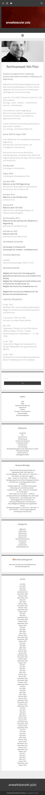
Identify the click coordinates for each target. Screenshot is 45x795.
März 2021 (22, 673)
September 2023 (22, 623)
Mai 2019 (22, 712)
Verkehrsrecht (22, 437)
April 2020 (22, 692)
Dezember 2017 (22, 743)
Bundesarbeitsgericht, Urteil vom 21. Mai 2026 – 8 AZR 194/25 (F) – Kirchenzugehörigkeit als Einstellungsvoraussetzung (22, 509)
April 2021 (22, 671)
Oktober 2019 (22, 704)
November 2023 (22, 619)
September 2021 (22, 661)
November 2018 (22, 724)
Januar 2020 (22, 698)
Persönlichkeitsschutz (23, 539)
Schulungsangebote (22, 415)
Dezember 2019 (22, 700)
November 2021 (22, 657)
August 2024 (23, 612)
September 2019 (22, 706)
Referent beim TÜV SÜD (12, 207)
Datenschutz (22, 533)
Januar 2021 (22, 677)
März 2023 (22, 633)
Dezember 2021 (22, 655)
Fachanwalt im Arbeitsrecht (14, 247)
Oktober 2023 (22, 621)
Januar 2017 (22, 761)
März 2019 (22, 716)
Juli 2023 (22, 627)
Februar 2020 (22, 696)
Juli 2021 (22, 665)
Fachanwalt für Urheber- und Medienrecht (20, 249)
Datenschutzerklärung (22, 405)
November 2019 (22, 702)
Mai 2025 (22, 600)
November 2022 (22, 637)
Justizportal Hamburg (22, 441)
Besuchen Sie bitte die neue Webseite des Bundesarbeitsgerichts (22, 565)
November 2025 (22, 594)
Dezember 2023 (22, 617)
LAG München (22, 445)
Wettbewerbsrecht (22, 547)
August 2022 (23, 641)
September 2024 (22, 610)
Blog (22, 403)
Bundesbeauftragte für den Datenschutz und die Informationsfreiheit (22, 450)
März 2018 (22, 737)
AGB (22, 402)
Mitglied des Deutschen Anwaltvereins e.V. (20, 286)
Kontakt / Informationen (22, 411)
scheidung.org (22, 439)
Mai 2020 (22, 690)
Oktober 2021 (22, 659)
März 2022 (22, 649)
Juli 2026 (22, 584)
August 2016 (23, 765)
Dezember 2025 (22, 592)
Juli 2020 (22, 686)
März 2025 (22, 602)
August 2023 (23, 625)
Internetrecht (22, 535)
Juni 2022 (22, 643)
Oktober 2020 (22, 682)
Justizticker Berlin (22, 443)
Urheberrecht (22, 545)
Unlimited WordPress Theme (16, 793)
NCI (22, 435)
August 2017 (23, 751)
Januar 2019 (22, 720)
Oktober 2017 (22, 747)
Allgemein (22, 529)
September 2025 (22, 598)
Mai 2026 (22, 588)
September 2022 (22, 639)
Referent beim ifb (10, 234)
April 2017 (22, 757)
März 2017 (22, 759)
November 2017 (22, 745)
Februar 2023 (22, 635)
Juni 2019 (22, 710)
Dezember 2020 (22, 678)
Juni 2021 (22, 667)
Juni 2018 (22, 732)
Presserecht (22, 541)
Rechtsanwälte (22, 413)
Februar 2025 (22, 604)
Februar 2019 (22, 718)
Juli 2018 (22, 730)
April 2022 (22, 647)
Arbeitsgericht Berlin (22, 455)
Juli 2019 (22, 708)
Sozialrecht (22, 543)
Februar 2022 (22, 651)
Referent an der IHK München (15, 197)
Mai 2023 (22, 629)
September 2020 (22, 684)
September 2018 (22, 728)
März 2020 (22, 694)
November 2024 (22, 606)
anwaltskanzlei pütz (22, 785)
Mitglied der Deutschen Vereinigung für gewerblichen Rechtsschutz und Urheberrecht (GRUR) (22, 276)
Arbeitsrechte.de (22, 453)
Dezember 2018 (22, 722)
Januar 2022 (22, 653)
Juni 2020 (22, 688)
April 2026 (22, 590)
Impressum (22, 407)
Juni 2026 (22, 586)
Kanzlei (22, 409)
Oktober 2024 (22, 608)
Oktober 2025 (22, 596)
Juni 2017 (22, 753)
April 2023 (22, 631)
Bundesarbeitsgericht (23, 559)
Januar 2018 (22, 741)
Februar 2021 (22, 675)
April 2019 (22, 714)
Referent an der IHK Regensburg (16, 184)
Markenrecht (22, 537)
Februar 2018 (22, 739)
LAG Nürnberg (22, 447)
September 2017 (22, 749)
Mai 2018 (22, 734)
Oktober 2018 (22, 726)
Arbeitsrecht (23, 531)
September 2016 (22, 763)
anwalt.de (22, 433)
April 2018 (22, 736)
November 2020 (22, 680)
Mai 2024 (22, 616)
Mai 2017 (22, 755)
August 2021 (23, 663)
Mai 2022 (22, 645)
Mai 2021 (22, 669)
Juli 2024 (22, 614)
